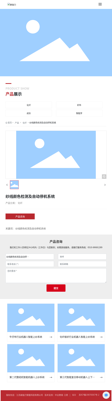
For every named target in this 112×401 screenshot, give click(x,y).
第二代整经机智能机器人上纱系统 (26, 377)
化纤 (29, 104)
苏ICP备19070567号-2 (89, 394)
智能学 (79, 113)
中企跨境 (59, 394)
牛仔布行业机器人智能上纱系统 (25, 336)
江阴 (66, 394)
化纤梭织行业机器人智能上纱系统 (77, 336)
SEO (74, 394)
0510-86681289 (95, 247)
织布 (79, 104)
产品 (17, 122)
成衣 (29, 113)
